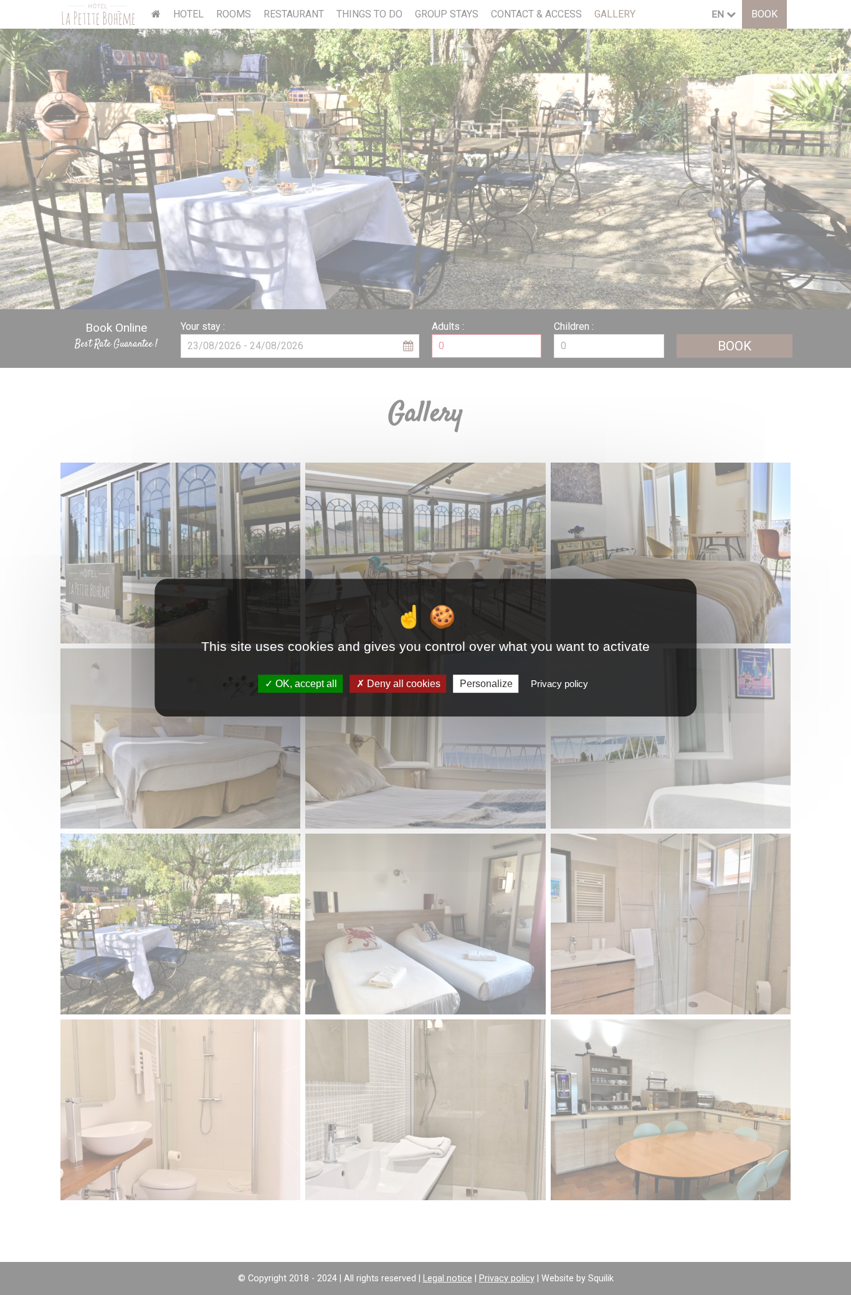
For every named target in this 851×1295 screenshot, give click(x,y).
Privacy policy (559, 683)
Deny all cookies (402, 683)
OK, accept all (305, 683)
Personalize (486, 683)
